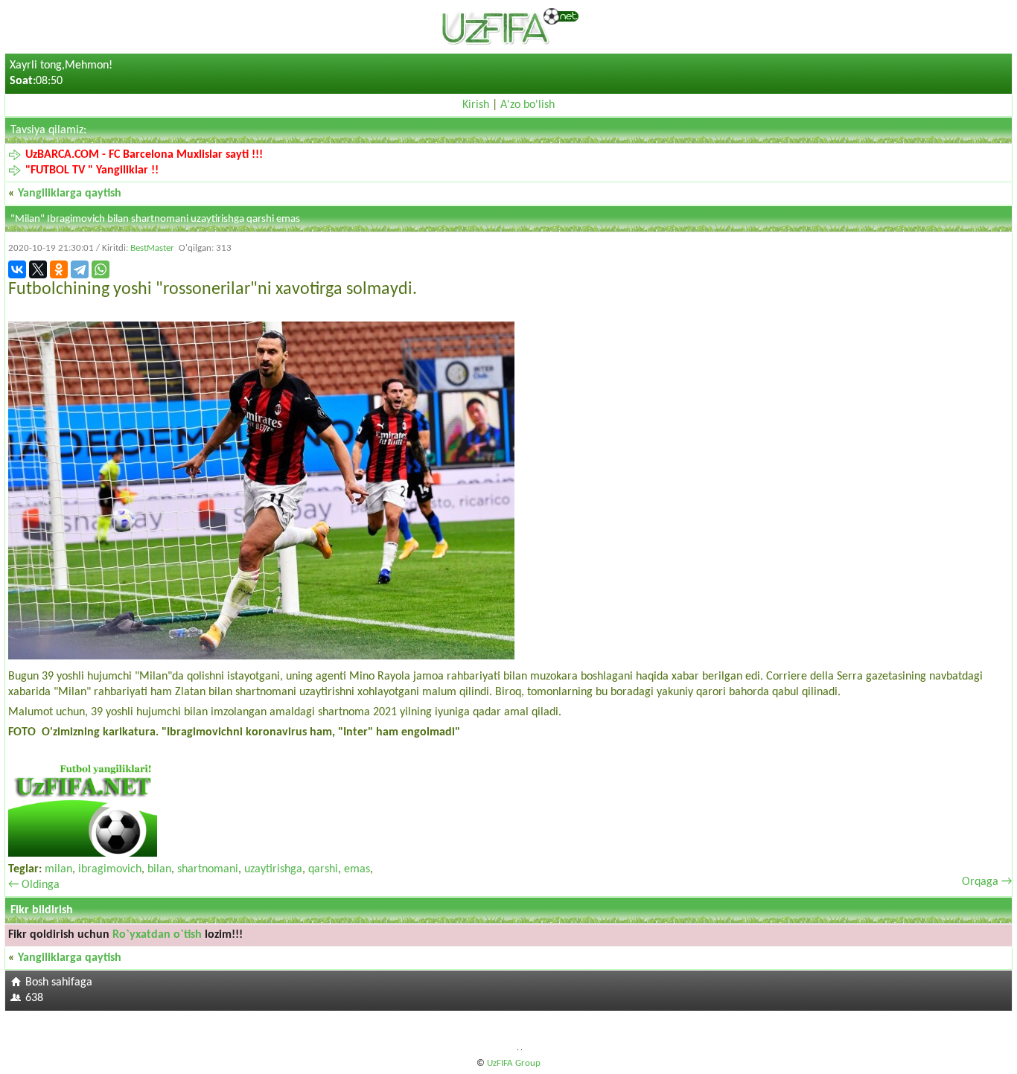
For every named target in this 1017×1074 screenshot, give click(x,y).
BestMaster (152, 248)
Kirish (475, 105)
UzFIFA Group (514, 1063)
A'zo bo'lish (527, 105)
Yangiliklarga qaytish (69, 193)
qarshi (323, 869)
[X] (38, 269)
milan (58, 869)
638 (34, 998)
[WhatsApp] (100, 269)
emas (357, 869)
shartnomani (207, 869)
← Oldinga (34, 885)
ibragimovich (109, 869)
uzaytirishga (273, 869)
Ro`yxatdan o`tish (157, 935)
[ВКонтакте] (17, 269)
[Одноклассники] (59, 269)
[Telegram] (80, 269)
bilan (159, 869)
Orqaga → (987, 882)
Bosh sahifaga (58, 982)
